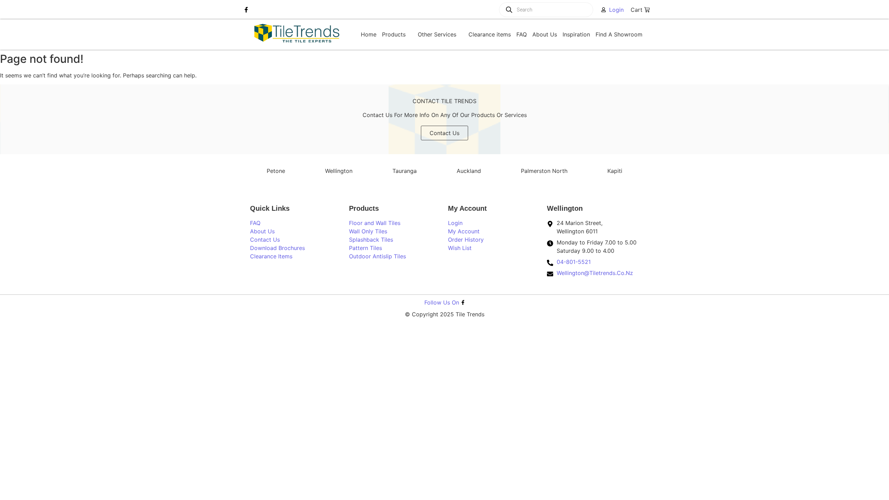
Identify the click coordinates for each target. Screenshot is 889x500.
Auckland (469, 170)
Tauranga (404, 170)
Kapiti (614, 170)
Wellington (338, 170)
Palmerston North (544, 170)
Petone (276, 170)
